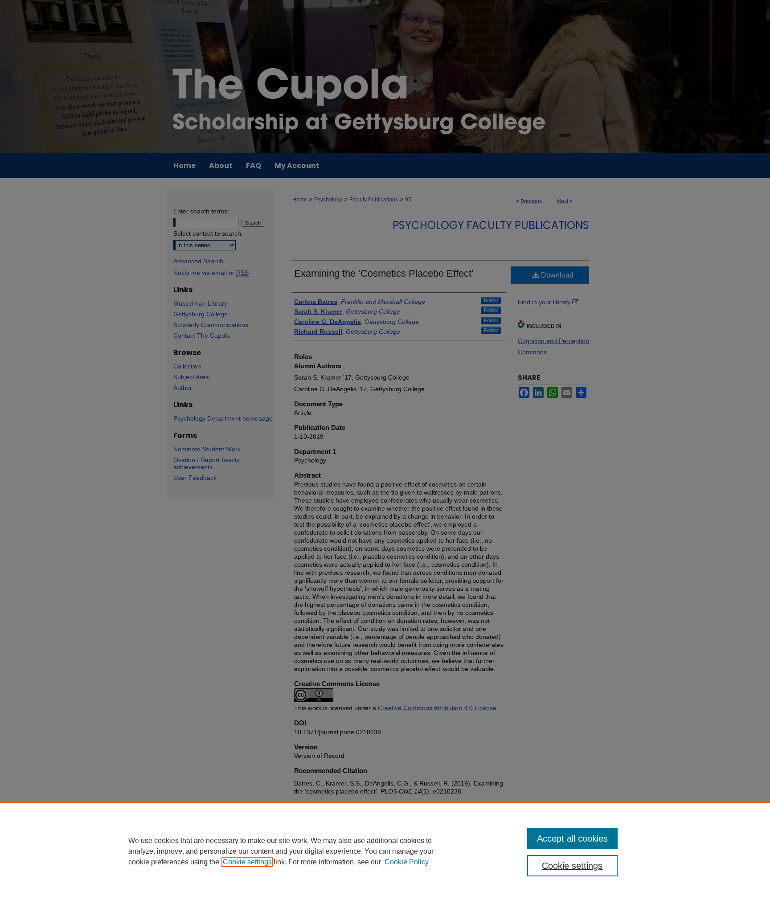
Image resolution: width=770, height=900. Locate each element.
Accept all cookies (572, 838)
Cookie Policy (407, 862)
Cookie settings (247, 862)
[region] (385, 851)
